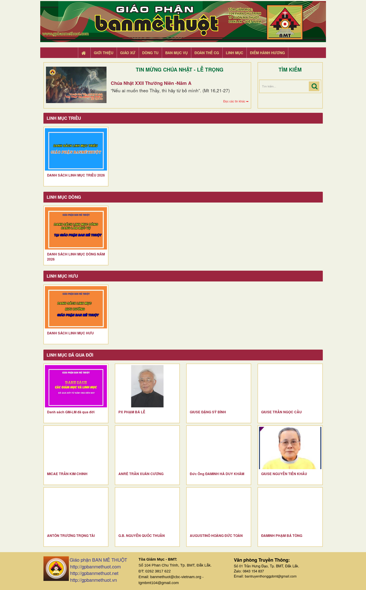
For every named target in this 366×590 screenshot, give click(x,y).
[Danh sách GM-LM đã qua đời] (76, 386)
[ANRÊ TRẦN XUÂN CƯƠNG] (147, 448)
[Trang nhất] (84, 52)
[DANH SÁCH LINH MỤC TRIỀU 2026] (76, 149)
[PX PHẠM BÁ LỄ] (147, 386)
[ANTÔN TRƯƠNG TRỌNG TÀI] (76, 510)
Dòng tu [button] (150, 52)
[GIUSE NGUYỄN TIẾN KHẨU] (290, 448)
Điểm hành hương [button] (267, 52)
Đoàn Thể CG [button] (206, 52)
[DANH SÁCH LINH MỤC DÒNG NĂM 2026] (76, 228)
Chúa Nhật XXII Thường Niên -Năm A (151, 83)
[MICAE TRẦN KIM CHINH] (76, 448)
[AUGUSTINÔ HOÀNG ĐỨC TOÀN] (219, 510)
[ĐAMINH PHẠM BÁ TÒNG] (290, 510)
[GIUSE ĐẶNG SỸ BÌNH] (219, 386)
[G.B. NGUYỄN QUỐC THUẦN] (147, 510)
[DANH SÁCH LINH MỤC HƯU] (76, 307)
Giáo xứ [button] (127, 52)
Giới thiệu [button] (103, 52)
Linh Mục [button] (234, 52)
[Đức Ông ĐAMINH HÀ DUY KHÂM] (219, 448)
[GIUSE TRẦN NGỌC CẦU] (290, 386)
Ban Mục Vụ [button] (176, 52)
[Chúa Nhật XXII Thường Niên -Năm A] (76, 85)
